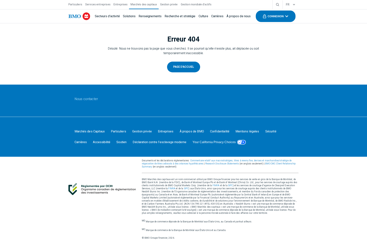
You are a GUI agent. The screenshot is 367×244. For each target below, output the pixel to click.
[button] (276, 16)
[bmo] (79, 16)
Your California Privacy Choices (214, 142)
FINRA (216, 185)
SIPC (230, 185)
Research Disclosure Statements (222, 163)
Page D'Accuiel (183, 67)
